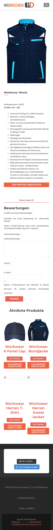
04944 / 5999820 (26, 508)
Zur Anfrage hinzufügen (26, 185)
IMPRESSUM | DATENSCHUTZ (26, 524)
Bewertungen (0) (26, 200)
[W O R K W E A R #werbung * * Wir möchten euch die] (43, 455)
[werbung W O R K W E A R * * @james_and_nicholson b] (26, 455)
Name (7, 263)
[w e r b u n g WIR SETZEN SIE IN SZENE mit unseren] (18, 455)
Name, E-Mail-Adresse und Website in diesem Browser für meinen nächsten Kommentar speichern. (26, 288)
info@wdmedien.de (26, 498)
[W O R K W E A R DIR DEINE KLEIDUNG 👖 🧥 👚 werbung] (34, 455)
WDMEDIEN (36, 522)
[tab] (26, 200)
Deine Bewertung (12, 234)
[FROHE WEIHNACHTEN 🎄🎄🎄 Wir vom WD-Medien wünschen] (9, 455)
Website (15, 522)
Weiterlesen (14, 359)
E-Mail (7, 272)
